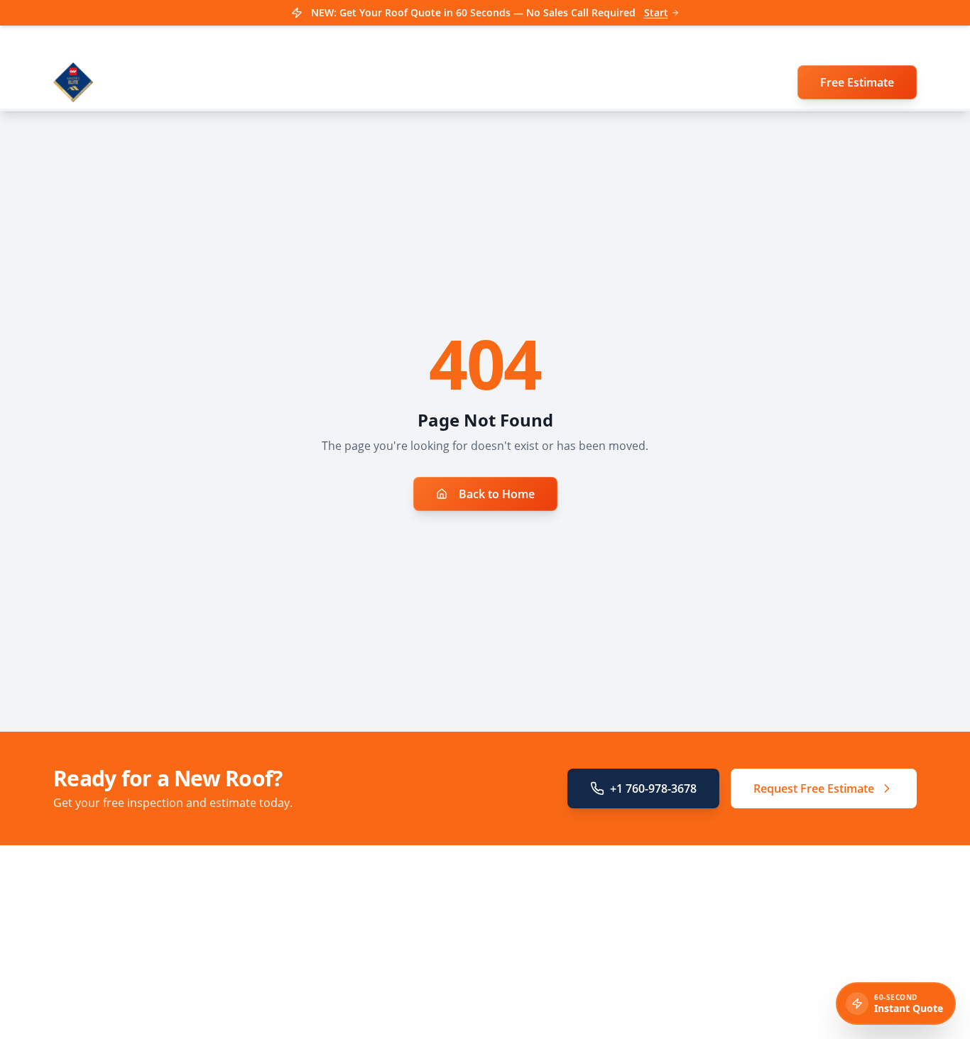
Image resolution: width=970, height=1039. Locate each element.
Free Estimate (857, 82)
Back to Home (497, 494)
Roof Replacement (335, 928)
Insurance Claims (333, 948)
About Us (313, 1028)
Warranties (318, 988)
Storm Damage (327, 968)
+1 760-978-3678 (653, 788)
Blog (302, 1008)
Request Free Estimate (813, 788)
